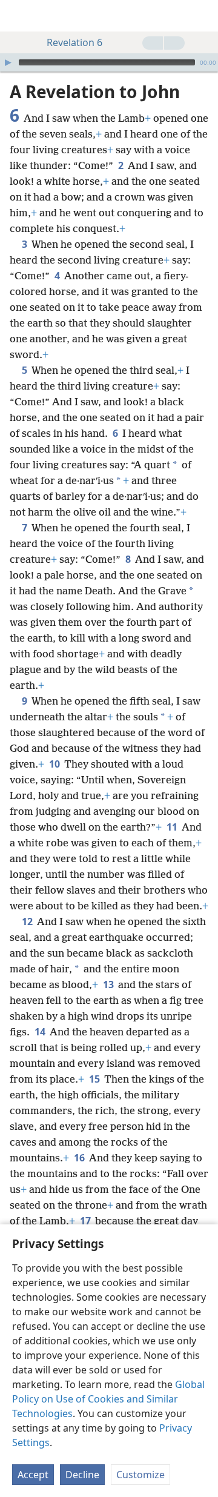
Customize (140, 1474)
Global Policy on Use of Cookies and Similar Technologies (108, 1399)
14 (41, 1031)
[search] (203, 15)
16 (80, 1157)
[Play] (8, 62)
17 (86, 1220)
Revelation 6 (74, 42)
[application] (109, 62)
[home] (18, 15)
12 (28, 921)
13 (109, 984)
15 (95, 1079)
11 (173, 827)
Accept (33, 1474)
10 (55, 764)
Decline (82, 1474)
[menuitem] (18, 15)
